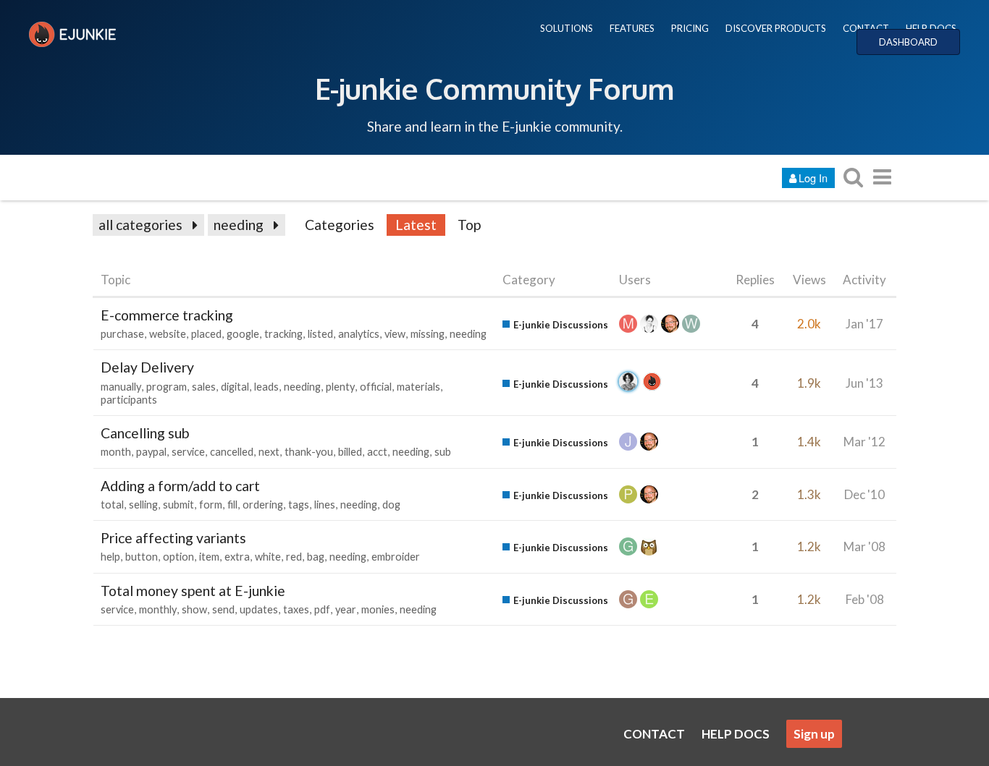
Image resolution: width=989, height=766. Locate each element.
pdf (322, 609)
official (376, 386)
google (243, 334)
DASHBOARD (908, 42)
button (141, 556)
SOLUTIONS (566, 28)
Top (469, 224)
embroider (395, 556)
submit (178, 504)
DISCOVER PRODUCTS (775, 28)
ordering (263, 504)
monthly (158, 609)
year (345, 609)
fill (232, 504)
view (394, 334)
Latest (416, 224)
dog (391, 504)
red (294, 556)
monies (378, 609)
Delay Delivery (147, 367)
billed (350, 452)
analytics (358, 334)
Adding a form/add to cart (180, 485)
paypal (151, 452)
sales (204, 386)
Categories (339, 224)
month (116, 452)
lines (324, 504)
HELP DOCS (931, 28)
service (188, 452)
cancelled (231, 452)
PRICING (690, 28)
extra (237, 556)
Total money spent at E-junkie (193, 590)
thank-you (309, 452)
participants (129, 399)
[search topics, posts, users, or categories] (852, 177)
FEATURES (632, 28)
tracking (283, 334)
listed (320, 334)
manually (121, 386)
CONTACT (866, 28)
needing (239, 224)
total (112, 504)
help (110, 556)
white (268, 556)
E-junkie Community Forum (494, 88)
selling (143, 504)
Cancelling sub (145, 433)
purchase (122, 334)
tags (298, 504)
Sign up (814, 733)
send (223, 609)
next (268, 452)
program (166, 386)
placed (206, 334)
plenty (340, 386)
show (194, 609)
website (167, 334)
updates (259, 609)
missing (428, 334)
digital (235, 386)
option (178, 556)
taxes (296, 609)
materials (418, 386)
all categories (140, 224)
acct (377, 452)
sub (442, 452)
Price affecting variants (173, 537)
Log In (813, 177)
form (210, 504)
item (209, 556)
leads (266, 386)
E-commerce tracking (167, 315)
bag (315, 556)
